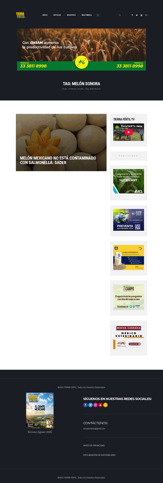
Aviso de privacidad (94, 445)
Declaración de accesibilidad (99, 455)
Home (64, 89)
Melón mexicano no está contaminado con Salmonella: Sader (58, 160)
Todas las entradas (76, 89)
